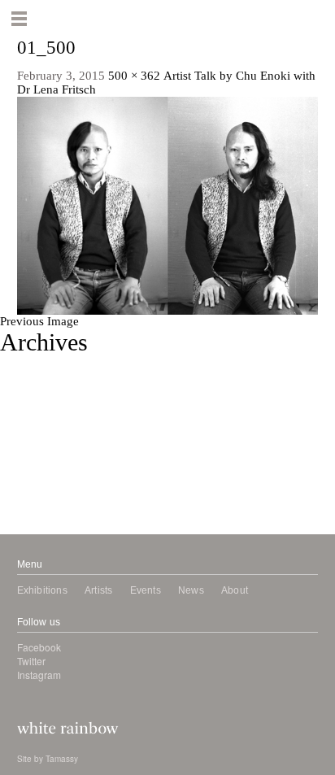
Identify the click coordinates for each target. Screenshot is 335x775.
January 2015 (34, 514)
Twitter (31, 661)
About (234, 590)
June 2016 (26, 445)
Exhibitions (42, 590)
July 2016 (25, 431)
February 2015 (37, 500)
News (191, 590)
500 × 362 (134, 75)
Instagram (39, 674)
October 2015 (35, 473)
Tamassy (62, 758)
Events (145, 590)
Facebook (39, 647)
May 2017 (26, 362)
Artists (98, 590)
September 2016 (41, 418)
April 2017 (27, 376)
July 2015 (25, 487)
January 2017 (34, 390)
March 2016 (31, 459)
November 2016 (41, 404)
